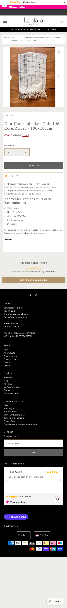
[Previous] (8, 77)
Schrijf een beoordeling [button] (33, 279)
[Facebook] (30, 295)
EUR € (42, 535)
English (22, 535)
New (6, 350)
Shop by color (10, 359)
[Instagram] (36, 295)
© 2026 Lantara (11, 526)
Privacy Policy (10, 421)
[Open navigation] (5, 21)
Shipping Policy (11, 408)
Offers (7, 362)
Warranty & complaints (14, 415)
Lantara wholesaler (12, 387)
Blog (6, 381)
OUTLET (8, 365)
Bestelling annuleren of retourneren (20, 424)
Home (6, 38)
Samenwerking (11, 393)
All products (9, 353)
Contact (7, 390)
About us (8, 384)
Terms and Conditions (14, 418)
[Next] (58, 77)
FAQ (6, 405)
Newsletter (9, 377)
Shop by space (10, 356)
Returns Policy (10, 411)
